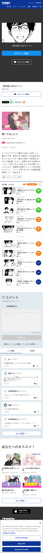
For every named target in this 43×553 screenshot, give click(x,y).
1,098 (37, 366)
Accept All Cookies (21, 549)
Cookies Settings (21, 538)
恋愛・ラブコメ (7, 177)
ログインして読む (21, 53)
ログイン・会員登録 (35, 3)
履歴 (29, 6)
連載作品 (35, 6)
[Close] (40, 522)
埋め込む (18, 102)
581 (37, 398)
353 (37, 426)
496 (37, 412)
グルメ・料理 (17, 177)
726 (37, 384)
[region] (21, 536)
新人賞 (9, 6)
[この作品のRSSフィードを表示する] (24, 102)
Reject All (21, 543)
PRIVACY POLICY (9, 533)
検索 (40, 6)
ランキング (22, 6)
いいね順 (11, 350)
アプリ (15, 6)
